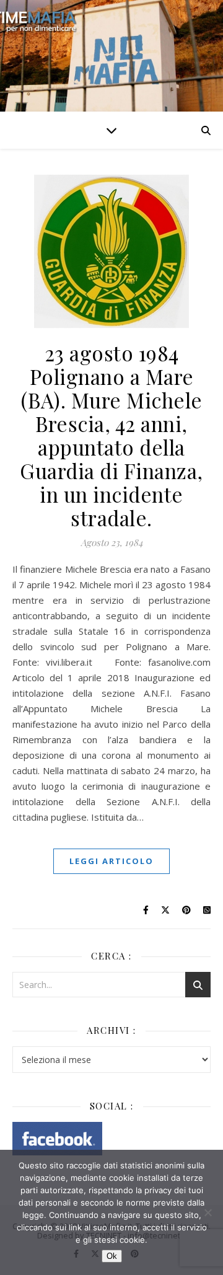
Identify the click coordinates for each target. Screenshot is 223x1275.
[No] (207, 1212)
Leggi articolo (111, 861)
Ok (112, 1256)
